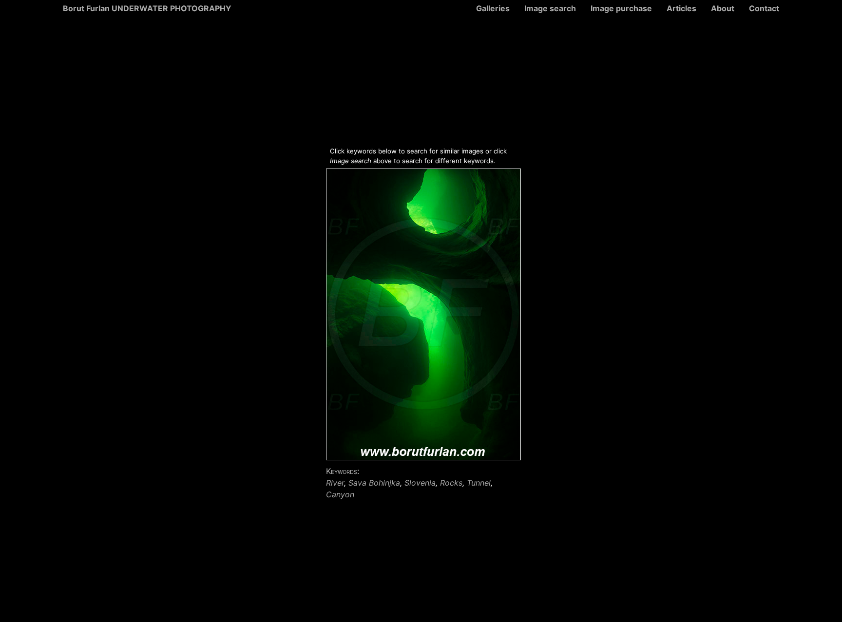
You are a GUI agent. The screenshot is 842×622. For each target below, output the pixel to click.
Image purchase (621, 8)
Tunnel (479, 483)
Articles (681, 8)
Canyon (340, 494)
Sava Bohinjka (374, 483)
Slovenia (420, 483)
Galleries (493, 8)
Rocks (451, 483)
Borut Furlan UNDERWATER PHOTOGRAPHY (147, 8)
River (335, 483)
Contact (764, 8)
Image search (550, 8)
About (722, 8)
